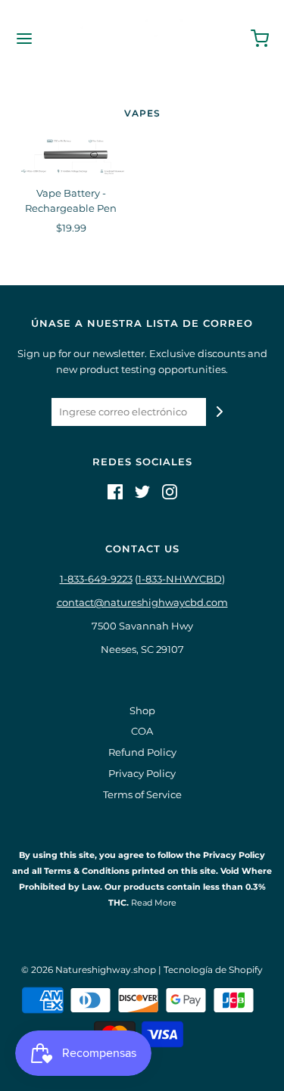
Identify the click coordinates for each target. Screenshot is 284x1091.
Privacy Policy (142, 773)
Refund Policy (142, 752)
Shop (142, 710)
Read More (152, 902)
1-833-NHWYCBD (180, 579)
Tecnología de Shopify (213, 969)
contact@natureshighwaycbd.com (142, 602)
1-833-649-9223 (96, 579)
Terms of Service (142, 794)
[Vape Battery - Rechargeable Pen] (71, 157)
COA (142, 731)
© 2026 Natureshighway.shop (88, 969)
